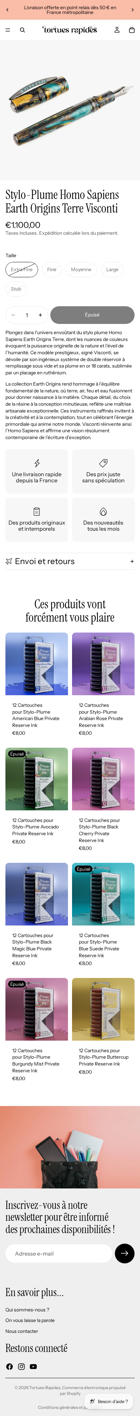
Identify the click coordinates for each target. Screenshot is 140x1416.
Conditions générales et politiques (70, 1407)
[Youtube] (33, 1366)
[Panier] (131, 29)
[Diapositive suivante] (132, 9)
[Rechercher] (22, 29)
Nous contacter (21, 1331)
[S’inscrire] (125, 1253)
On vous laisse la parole (30, 1320)
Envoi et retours (44, 561)
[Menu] (8, 30)
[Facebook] (9, 1366)
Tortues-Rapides (44, 1387)
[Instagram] (21, 1366)
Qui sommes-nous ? (27, 1310)
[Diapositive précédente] (7, 9)
